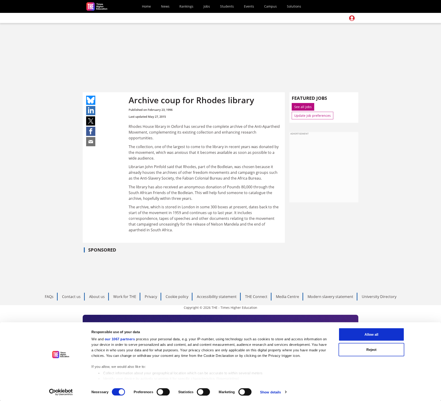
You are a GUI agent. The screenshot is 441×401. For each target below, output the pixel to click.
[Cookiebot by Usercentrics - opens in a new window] (61, 392)
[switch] (163, 391)
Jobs (207, 6)
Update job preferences (312, 115)
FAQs (49, 296)
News (165, 6)
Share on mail (90, 141)
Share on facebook (90, 131)
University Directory (379, 296)
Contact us (71, 296)
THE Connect (256, 296)
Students (227, 6)
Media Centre (287, 296)
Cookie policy (177, 296)
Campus (270, 6)
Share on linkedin (90, 110)
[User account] (352, 18)
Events (249, 6)
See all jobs (303, 107)
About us (97, 296)
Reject (371, 349)
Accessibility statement (217, 296)
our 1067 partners (120, 339)
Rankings (186, 6)
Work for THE (124, 296)
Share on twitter (90, 121)
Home (146, 6)
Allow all (371, 334)
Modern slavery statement (330, 296)
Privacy (151, 296)
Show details (270, 392)
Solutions (294, 6)
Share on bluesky (90, 100)
